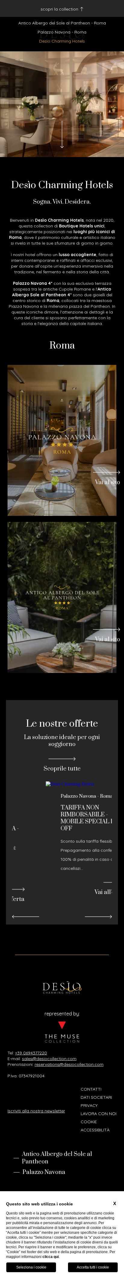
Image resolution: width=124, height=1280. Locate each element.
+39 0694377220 (31, 1053)
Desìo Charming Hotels (62, 41)
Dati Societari (96, 1097)
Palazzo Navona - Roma (62, 32)
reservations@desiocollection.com (69, 1064)
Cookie (89, 1121)
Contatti (91, 1089)
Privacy (89, 1105)
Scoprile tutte (62, 768)
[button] (25, 917)
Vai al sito (107, 482)
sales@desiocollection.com (49, 1058)
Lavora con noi (98, 1113)
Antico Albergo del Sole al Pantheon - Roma (62, 23)
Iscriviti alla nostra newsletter (36, 1111)
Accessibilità (95, 1130)
